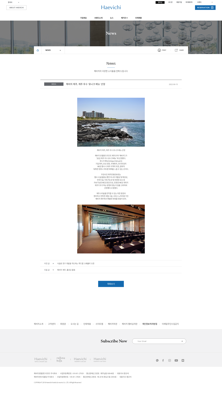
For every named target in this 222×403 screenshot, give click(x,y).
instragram (170, 360)
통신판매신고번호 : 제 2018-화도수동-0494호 (99, 377)
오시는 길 (75, 324)
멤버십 (160, 2)
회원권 (63, 324)
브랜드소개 (98, 18)
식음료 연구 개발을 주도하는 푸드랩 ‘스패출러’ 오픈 (75, 263)
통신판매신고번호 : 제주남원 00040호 (100, 373)
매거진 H (124, 18)
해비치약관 (112, 324)
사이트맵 (99, 324)
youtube (176, 360)
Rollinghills (60, 359)
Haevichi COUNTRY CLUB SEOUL (100, 359)
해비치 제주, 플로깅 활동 (66, 270)
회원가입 (179, 2)
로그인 (170, 2)
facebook (163, 360)
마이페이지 (189, 2)
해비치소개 (38, 324)
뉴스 (111, 18)
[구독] (182, 341)
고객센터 (51, 324)
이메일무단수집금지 (170, 324)
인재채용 (138, 18)
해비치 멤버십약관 (129, 324)
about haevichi (16, 7)
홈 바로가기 (38, 50)
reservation (203, 7)
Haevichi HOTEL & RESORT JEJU (40, 359)
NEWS (48, 50)
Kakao (156, 360)
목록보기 (111, 284)
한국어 (10, 2)
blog (183, 360)
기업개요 (83, 18)
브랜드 (199, 2)
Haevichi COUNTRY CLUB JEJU (80, 359)
